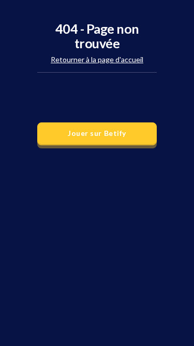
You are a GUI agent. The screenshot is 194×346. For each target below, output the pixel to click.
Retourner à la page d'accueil (97, 59)
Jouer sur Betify (97, 133)
